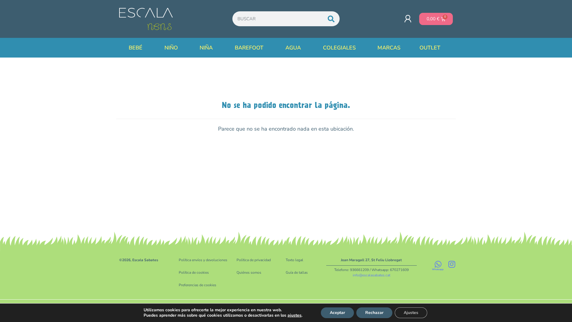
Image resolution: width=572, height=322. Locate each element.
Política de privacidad (254, 260)
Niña (206, 47)
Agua (293, 47)
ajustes (294, 315)
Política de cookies (194, 272)
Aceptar (337, 312)
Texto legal (294, 260)
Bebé (135, 47)
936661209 (359, 269)
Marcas (388, 47)
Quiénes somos (249, 272)
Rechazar (374, 312)
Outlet (429, 47)
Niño (171, 47)
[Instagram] (452, 264)
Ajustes (411, 312)
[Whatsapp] (438, 264)
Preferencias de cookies (197, 285)
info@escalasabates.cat (371, 275)
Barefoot (249, 47)
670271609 (399, 269)
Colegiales (339, 47)
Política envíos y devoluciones (203, 260)
